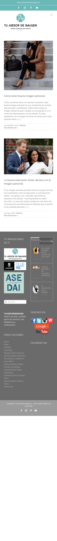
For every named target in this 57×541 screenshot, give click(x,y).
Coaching (8, 350)
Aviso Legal (37, 404)
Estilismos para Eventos (14, 375)
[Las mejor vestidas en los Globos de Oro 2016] (36, 250)
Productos (8, 387)
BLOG (6, 342)
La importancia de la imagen (46, 289)
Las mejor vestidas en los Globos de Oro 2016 (45, 252)
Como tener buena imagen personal (24, 96)
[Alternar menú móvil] (51, 14)
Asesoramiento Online (13, 364)
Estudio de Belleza (12, 367)
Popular (35, 239)
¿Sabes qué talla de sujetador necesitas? (46, 271)
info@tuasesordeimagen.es (28, 2)
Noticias (22, 125)
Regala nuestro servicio (14, 353)
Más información (10, 128)
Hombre (7, 347)
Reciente (45, 241)
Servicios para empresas (14, 356)
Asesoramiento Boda (13, 370)
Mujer (6, 344)
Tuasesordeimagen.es (24, 404)
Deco (6, 378)
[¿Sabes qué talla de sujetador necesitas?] (36, 267)
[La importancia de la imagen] (36, 289)
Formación (8, 373)
